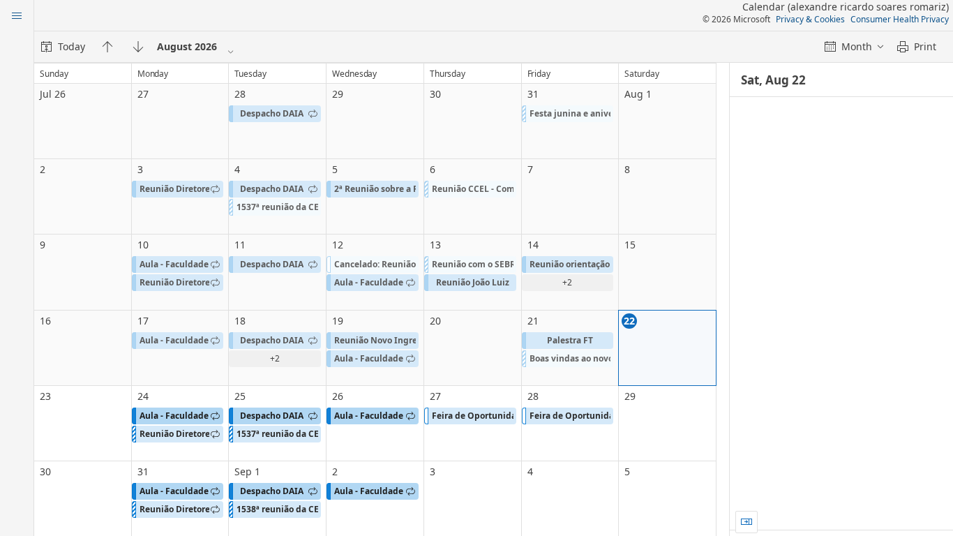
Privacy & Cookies (810, 19)
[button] (275, 113)
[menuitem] (63, 47)
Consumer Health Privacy (899, 19)
